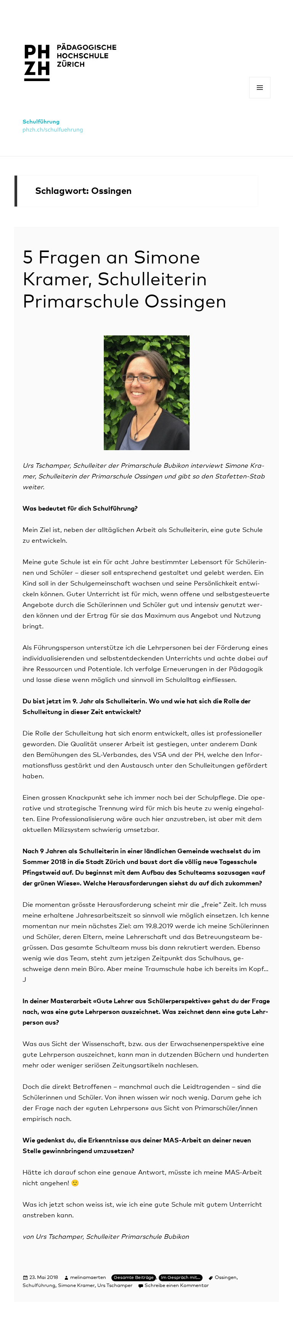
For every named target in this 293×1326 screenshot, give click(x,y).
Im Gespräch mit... (180, 1278)
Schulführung (41, 122)
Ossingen (226, 1277)
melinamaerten (88, 1277)
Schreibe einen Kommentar (177, 1285)
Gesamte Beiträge (134, 1278)
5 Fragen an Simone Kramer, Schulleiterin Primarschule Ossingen (125, 280)
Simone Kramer (76, 1285)
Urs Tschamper (114, 1285)
